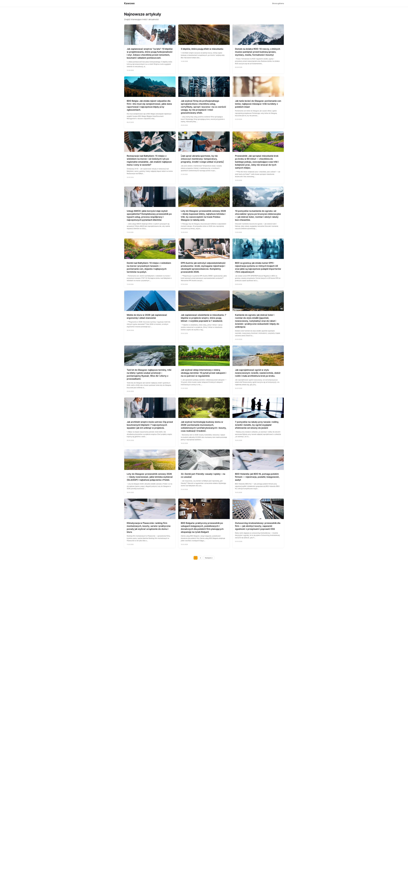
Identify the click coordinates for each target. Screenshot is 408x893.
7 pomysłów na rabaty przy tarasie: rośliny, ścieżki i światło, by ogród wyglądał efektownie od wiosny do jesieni (257, 425)
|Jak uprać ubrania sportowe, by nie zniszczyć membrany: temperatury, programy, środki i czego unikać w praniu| (202, 159)
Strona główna (278, 3)
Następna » (209, 558)
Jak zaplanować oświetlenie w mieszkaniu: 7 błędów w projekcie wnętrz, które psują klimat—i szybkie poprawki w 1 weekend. (203, 318)
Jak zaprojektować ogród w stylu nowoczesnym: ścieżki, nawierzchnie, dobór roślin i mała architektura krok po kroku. (257, 373)
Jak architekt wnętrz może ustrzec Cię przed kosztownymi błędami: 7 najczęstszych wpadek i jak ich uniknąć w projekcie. (150, 425)
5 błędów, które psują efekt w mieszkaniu (202, 49)
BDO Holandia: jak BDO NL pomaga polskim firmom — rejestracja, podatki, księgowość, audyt (257, 477)
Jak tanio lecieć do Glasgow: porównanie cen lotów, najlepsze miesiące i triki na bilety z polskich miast (258, 104)
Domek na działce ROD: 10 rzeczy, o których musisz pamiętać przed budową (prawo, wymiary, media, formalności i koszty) (257, 52)
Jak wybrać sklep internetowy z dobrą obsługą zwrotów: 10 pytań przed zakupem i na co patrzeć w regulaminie (203, 373)
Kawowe (129, 3)
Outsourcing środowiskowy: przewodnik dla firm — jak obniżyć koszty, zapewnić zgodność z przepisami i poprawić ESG (257, 526)
